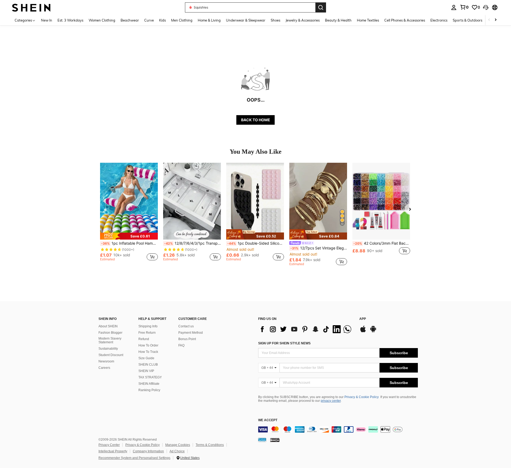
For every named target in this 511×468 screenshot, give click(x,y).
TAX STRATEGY (150, 377)
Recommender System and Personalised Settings (134, 458)
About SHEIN (108, 326)
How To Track (148, 352)
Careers (104, 368)
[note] (129, 236)
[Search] (320, 7)
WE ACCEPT (267, 420)
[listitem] (129, 214)
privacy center (331, 401)
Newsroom (106, 361)
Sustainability (108, 348)
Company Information (148, 451)
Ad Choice (177, 451)
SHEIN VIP (146, 371)
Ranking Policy (149, 390)
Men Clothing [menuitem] (181, 20)
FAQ (181, 345)
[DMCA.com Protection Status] (274, 440)
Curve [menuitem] (149, 20)
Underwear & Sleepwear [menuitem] (245, 20)
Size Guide (146, 358)
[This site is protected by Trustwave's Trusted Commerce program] (262, 440)
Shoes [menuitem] (275, 20)
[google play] (373, 331)
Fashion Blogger (110, 333)
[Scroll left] (489, 20)
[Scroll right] (495, 20)
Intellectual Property (112, 451)
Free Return (147, 333)
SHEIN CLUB (148, 364)
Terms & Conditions (210, 445)
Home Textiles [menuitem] (368, 20)
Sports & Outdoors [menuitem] (467, 20)
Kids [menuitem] (162, 20)
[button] (486, 7)
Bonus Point (187, 339)
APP (362, 319)
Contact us (186, 326)
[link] (464, 7)
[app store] (363, 331)
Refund (143, 339)
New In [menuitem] (46, 20)
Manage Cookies (177, 445)
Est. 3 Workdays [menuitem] (70, 20)
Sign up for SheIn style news (284, 343)
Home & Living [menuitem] (209, 20)
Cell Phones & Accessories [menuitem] (404, 20)
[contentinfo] (338, 429)
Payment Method (190, 333)
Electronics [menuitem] (438, 20)
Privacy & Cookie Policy (361, 397)
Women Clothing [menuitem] (102, 20)
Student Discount (110, 355)
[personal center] (454, 7)
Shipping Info (148, 326)
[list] (306, 329)
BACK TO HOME (255, 120)
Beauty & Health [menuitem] (338, 20)
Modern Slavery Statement (109, 340)
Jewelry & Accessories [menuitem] (303, 20)
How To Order (148, 345)
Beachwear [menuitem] (130, 20)
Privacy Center (109, 445)
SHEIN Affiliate (148, 384)
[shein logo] (31, 7)
